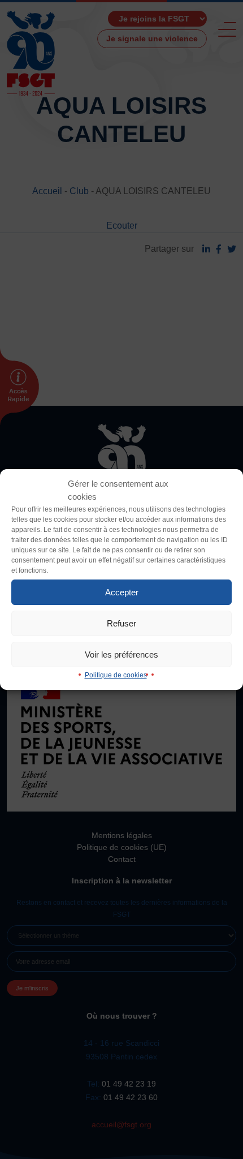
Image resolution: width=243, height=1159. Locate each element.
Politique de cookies (116, 675)
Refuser (121, 623)
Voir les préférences (121, 654)
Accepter (121, 592)
